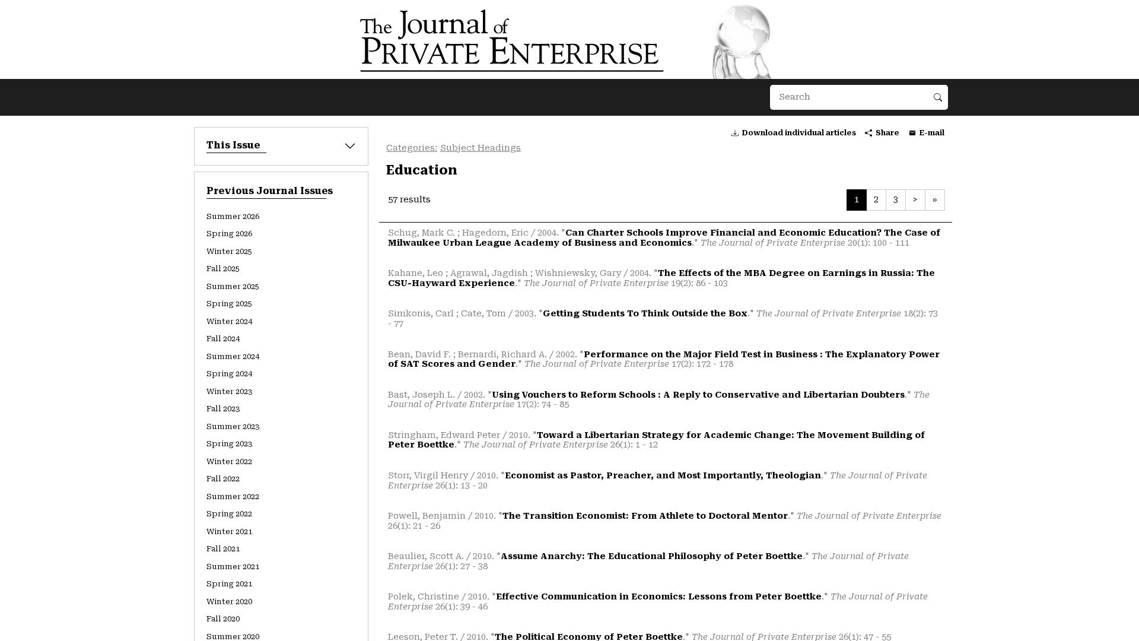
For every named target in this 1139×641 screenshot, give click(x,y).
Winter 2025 (229, 251)
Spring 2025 (229, 303)
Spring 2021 (229, 583)
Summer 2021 (232, 566)
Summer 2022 (232, 496)
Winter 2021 (229, 531)
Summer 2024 (232, 356)
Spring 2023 (229, 443)
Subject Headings (480, 148)
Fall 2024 (223, 338)
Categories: (411, 148)
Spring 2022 (229, 513)
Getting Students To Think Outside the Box (645, 314)
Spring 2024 (229, 373)
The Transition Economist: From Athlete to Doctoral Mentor (645, 516)
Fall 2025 (223, 268)
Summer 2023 (232, 426)
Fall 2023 (223, 408)
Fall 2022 (223, 478)
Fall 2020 (223, 618)
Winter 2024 (229, 321)
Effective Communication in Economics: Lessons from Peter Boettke (659, 597)
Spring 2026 (229, 233)
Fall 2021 (223, 548)
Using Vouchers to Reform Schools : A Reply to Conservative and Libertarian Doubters (698, 395)
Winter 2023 (229, 391)
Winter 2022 (229, 461)
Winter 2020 (229, 601)
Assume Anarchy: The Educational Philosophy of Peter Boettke (652, 556)
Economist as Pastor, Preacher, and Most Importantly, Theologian (663, 476)
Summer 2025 (232, 286)
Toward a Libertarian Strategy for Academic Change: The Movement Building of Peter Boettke (656, 440)
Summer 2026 (232, 216)
